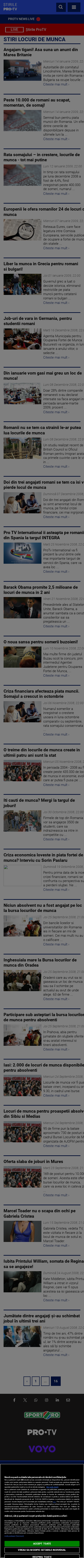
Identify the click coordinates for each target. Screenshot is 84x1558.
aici (54, 1502)
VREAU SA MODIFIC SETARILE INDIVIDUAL (42, 1550)
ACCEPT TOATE (42, 1543)
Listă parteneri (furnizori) (14, 1536)
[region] (42, 1511)
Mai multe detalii (52, 1487)
